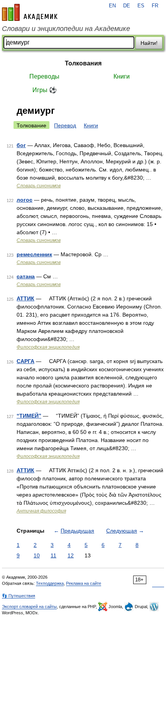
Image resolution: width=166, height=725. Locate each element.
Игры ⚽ (44, 90)
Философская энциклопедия (48, 347)
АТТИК (25, 298)
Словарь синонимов (39, 186)
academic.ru (30, 12)
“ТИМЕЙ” (29, 416)
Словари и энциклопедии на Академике (66, 29)
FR (155, 6)
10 (37, 555)
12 (71, 555)
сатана (26, 276)
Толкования (83, 63)
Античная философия (41, 511)
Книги (121, 76)
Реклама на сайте (83, 583)
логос (24, 200)
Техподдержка (50, 583)
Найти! (149, 43)
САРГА (25, 361)
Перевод (65, 125)
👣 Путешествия (18, 595)
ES (140, 6)
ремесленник (34, 254)
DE (126, 6)
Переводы (44, 76)
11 (53, 555)
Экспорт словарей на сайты (29, 606)
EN (112, 6)
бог (21, 145)
